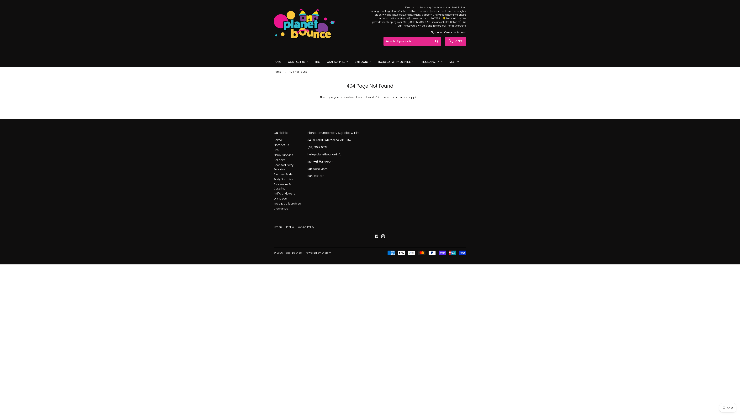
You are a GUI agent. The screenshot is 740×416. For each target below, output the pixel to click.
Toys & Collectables (287, 203)
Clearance (281, 209)
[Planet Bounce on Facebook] (376, 237)
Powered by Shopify (318, 253)
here (386, 97)
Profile (290, 227)
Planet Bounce (293, 253)
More (453, 62)
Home (277, 62)
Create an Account (455, 32)
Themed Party (430, 62)
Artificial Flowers (284, 193)
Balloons (362, 62)
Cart (458, 41)
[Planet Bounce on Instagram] (383, 237)
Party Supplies (283, 179)
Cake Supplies (336, 62)
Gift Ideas (280, 198)
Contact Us (297, 62)
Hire (317, 62)
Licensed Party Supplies (394, 62)
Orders (278, 227)
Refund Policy (306, 227)
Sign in (435, 32)
